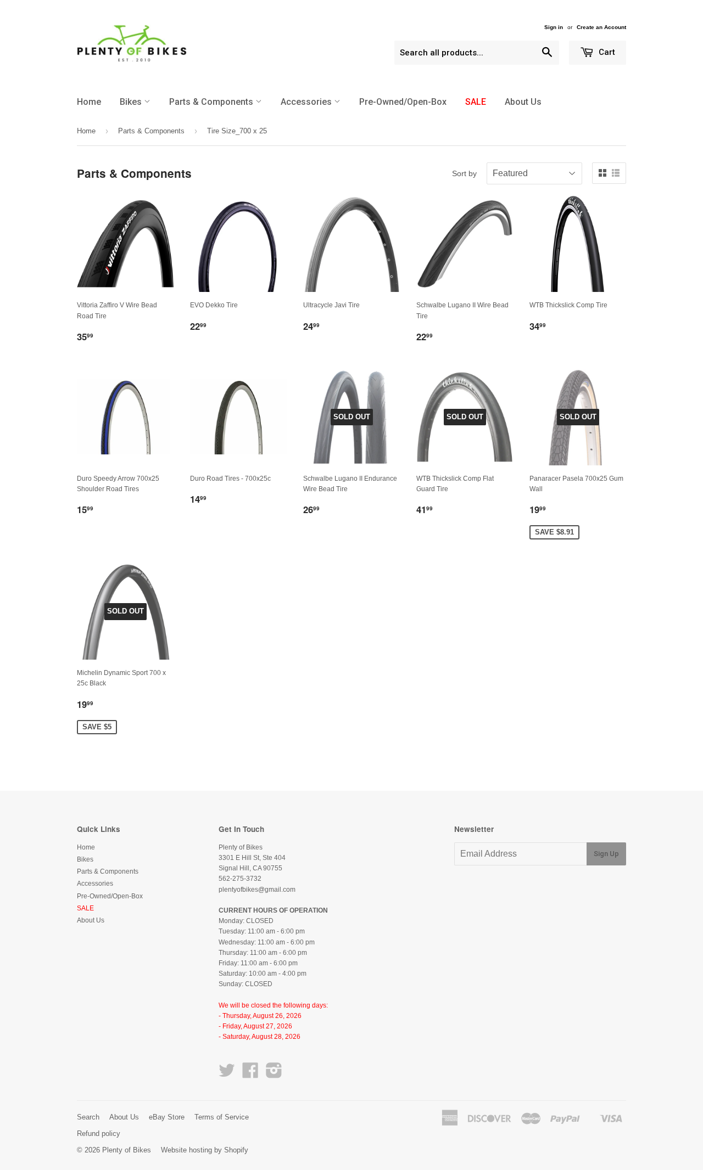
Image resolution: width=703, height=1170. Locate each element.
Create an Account (601, 27)
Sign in (553, 27)
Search (88, 1117)
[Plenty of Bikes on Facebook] (250, 1074)
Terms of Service (221, 1117)
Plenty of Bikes (126, 1150)
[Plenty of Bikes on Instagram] (274, 1074)
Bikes (132, 102)
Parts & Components (212, 102)
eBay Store (167, 1117)
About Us (523, 102)
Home (89, 102)
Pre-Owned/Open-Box (403, 102)
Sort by (464, 173)
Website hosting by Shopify (204, 1150)
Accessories (307, 102)
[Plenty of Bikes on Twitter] (227, 1074)
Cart (605, 52)
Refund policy (98, 1133)
